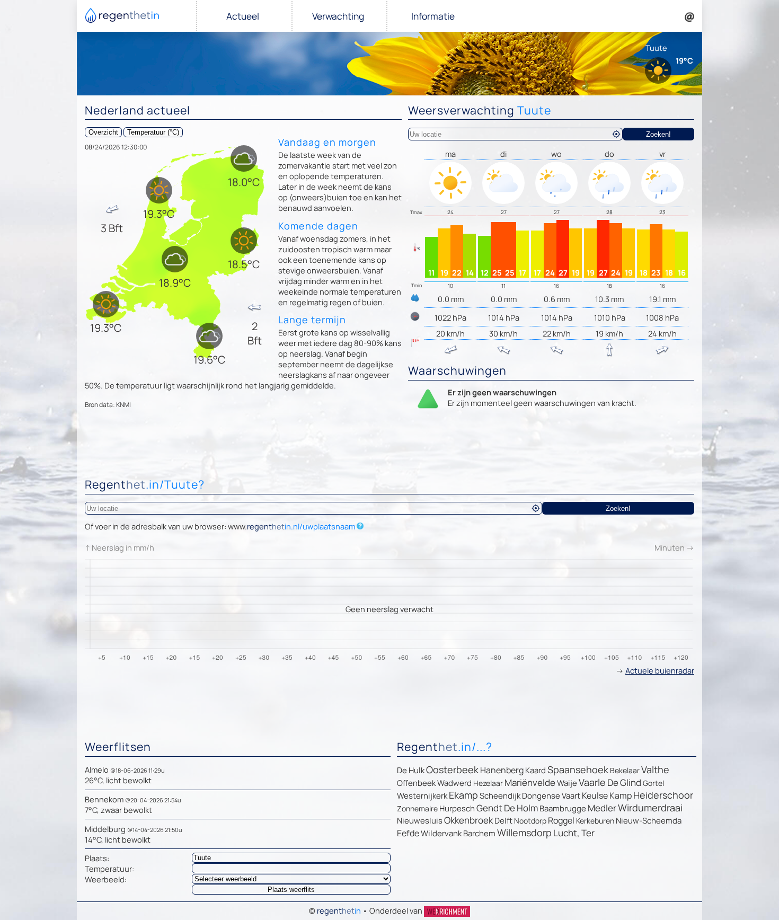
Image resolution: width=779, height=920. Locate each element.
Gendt (489, 808)
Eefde (408, 833)
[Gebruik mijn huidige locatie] (616, 134)
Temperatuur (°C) (153, 132)
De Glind (624, 782)
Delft (503, 820)
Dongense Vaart (551, 795)
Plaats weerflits (291, 890)
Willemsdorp (524, 832)
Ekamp (463, 795)
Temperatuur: (109, 868)
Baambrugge (562, 808)
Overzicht (103, 132)
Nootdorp (530, 821)
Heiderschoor (663, 795)
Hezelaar (488, 783)
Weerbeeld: (106, 879)
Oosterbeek (452, 769)
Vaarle (592, 782)
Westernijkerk (422, 795)
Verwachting (338, 16)
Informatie (433, 16)
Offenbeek (416, 783)
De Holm (521, 808)
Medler (602, 808)
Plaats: (97, 858)
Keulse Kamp (607, 795)
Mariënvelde (529, 782)
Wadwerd (454, 783)
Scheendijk (500, 795)
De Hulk (410, 770)
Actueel (242, 16)
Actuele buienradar (659, 670)
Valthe (655, 769)
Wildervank (441, 833)
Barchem (479, 833)
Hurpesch (457, 808)
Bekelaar (625, 770)
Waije (567, 783)
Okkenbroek (468, 820)
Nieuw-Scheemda (648, 820)
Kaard (535, 770)
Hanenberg (502, 770)
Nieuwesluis (419, 820)
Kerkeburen (595, 821)
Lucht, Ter (574, 833)
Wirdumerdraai (650, 807)
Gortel (653, 783)
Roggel (561, 820)
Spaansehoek (577, 769)
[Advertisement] (389, 446)
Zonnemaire (417, 808)
